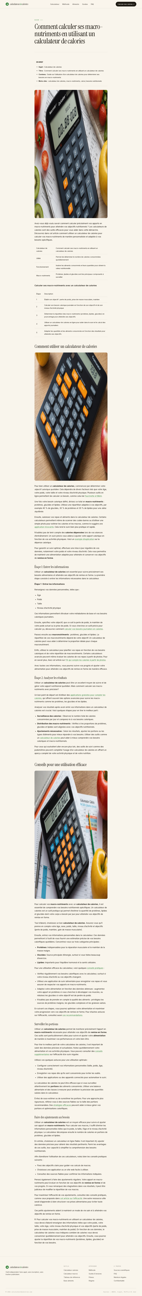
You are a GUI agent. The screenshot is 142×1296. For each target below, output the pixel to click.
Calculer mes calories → (126, 4)
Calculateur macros (71, 1274)
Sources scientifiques (122, 1270)
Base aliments (69, 1281)
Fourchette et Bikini (93, 496)
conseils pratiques (95, 968)
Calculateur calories (71, 1270)
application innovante (44, 527)
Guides (85, 4)
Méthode (65, 4)
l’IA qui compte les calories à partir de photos (85, 660)
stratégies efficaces (62, 1105)
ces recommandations (72, 1015)
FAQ (92, 4)
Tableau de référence (72, 1277)
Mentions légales (120, 1277)
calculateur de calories (50, 738)
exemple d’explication (84, 539)
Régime (91, 1281)
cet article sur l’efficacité (71, 1198)
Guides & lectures (95, 1274)
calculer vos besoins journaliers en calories (83, 629)
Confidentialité (119, 1281)
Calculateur (54, 4)
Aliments (75, 4)
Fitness (91, 1277)
